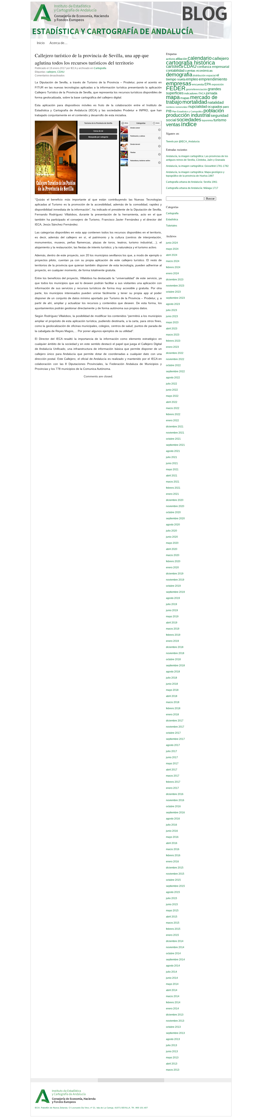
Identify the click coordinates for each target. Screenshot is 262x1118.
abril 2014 (171, 990)
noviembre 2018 (175, 653)
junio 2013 (172, 1051)
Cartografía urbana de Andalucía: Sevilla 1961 (191, 182)
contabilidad (175, 70)
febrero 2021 (173, 487)
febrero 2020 (173, 561)
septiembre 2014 (175, 959)
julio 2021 (171, 457)
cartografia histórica (190, 63)
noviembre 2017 (175, 726)
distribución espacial (204, 75)
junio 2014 (172, 977)
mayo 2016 (172, 837)
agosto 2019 (173, 598)
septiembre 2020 (175, 518)
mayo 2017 (172, 763)
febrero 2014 (173, 1002)
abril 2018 (171, 696)
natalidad (216, 102)
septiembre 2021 (175, 445)
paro (226, 106)
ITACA (201, 93)
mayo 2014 (172, 984)
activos (170, 58)
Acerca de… (59, 43)
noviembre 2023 (175, 285)
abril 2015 (171, 916)
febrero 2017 (173, 781)
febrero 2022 (173, 414)
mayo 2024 (172, 248)
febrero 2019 (173, 634)
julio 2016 (171, 824)
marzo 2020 (172, 555)
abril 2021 (171, 475)
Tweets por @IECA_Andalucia (183, 141)
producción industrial (188, 115)
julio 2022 (171, 383)
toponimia (207, 120)
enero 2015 (172, 935)
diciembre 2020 (174, 500)
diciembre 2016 (174, 794)
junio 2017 (172, 757)
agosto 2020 (173, 524)
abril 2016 (171, 843)
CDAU (60, 71)
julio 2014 (171, 971)
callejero (51, 71)
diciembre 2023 (174, 279)
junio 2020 (172, 536)
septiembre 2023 (175, 297)
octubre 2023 (173, 291)
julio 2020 (171, 530)
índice (189, 124)
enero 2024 (172, 273)
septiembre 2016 (175, 812)
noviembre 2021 (175, 432)
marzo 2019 (172, 628)
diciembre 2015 (174, 867)
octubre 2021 (173, 438)
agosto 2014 (173, 965)
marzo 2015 (172, 922)
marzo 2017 (172, 775)
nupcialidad (197, 106)
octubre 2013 (173, 1026)
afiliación (181, 58)
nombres (170, 107)
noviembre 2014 (175, 947)
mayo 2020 (172, 543)
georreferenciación (196, 89)
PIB (169, 111)
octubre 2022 (173, 365)
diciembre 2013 (174, 1014)
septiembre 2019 (175, 592)
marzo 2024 (172, 261)
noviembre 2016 (175, 800)
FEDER (175, 88)
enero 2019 (172, 641)
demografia (179, 74)
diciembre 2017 (174, 720)
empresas (178, 83)
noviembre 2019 (175, 579)
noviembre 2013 (175, 1020)
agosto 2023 (173, 304)
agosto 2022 (173, 377)
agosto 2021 (173, 451)
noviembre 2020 (175, 506)
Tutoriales (171, 225)
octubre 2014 (173, 953)
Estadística (172, 219)
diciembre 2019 (174, 573)
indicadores (191, 93)
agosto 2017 (173, 745)
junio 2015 (172, 904)
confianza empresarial (213, 66)
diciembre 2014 (174, 941)
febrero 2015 (173, 928)
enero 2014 (172, 1008)
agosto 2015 (173, 892)
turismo (219, 120)
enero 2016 (172, 861)
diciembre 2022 (174, 353)
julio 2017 (171, 751)
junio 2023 (172, 316)
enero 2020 (172, 567)
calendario (200, 58)
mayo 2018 (172, 690)
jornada (211, 93)
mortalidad (194, 102)
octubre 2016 (173, 806)
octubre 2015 (173, 879)
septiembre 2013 (175, 1033)
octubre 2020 (173, 512)
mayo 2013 (172, 1057)
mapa (173, 97)
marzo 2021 (172, 481)
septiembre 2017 (175, 739)
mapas (185, 98)
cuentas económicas (199, 70)
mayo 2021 (172, 469)
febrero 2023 (173, 340)
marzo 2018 (172, 702)
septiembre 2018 (175, 665)
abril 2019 (171, 622)
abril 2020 (171, 549)
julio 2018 (171, 677)
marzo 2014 (172, 996)
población (213, 110)
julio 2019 (171, 604)
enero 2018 (172, 714)
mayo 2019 (172, 616)
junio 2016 (172, 830)
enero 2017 (172, 788)
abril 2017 (171, 769)
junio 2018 (172, 683)
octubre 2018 (173, 659)
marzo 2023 (172, 334)
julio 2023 (171, 310)
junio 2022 (172, 389)
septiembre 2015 (175, 886)
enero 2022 (172, 420)
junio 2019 (172, 610)
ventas (173, 124)
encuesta (198, 84)
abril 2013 (171, 1063)
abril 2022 (171, 402)
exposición (218, 84)
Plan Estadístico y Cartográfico (187, 111)
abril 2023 (171, 328)
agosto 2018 (173, 671)
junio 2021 (172, 463)
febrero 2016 (173, 855)
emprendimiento (213, 79)
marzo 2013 (172, 1069)
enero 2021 (172, 494)
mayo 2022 (172, 396)
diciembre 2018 (174, 647)
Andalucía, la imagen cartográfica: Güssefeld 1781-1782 (197, 166)
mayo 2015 (172, 910)
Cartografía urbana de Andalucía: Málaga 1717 (192, 188)
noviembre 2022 (175, 359)
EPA (207, 84)
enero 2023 (172, 347)
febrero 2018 (173, 708)
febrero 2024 (173, 267)
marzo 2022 (172, 408)
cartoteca (174, 66)
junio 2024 (172, 242)
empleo (192, 79)
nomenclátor (181, 107)
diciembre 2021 (174, 426)
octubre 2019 (173, 585)
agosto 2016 (173, 818)
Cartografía (100, 68)
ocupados (215, 107)
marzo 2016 (172, 849)
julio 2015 (171, 898)
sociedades (189, 119)
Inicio (41, 43)
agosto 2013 (173, 1039)
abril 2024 (171, 255)
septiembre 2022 (175, 371)
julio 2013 (171, 1045)
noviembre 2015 (175, 873)
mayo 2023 (172, 322)
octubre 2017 (173, 732)
